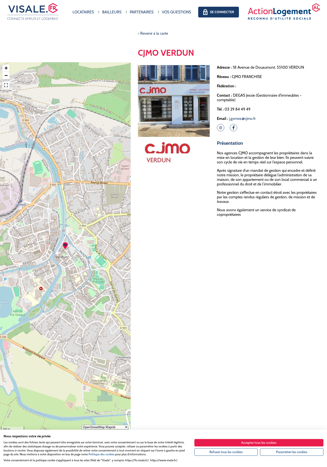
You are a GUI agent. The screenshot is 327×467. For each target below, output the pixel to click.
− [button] (6, 75)
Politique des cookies (101, 454)
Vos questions (176, 12)
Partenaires (141, 12)
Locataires (83, 12)
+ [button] (6, 68)
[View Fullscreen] (6, 85)
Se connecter (222, 12)
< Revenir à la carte (153, 33)
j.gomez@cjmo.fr (242, 118)
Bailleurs (111, 12)
